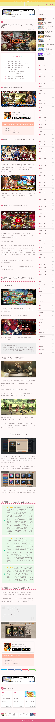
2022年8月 (46, 172)
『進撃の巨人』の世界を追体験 (17, 71)
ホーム (4, 4)
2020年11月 (46, 230)
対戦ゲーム (46, 343)
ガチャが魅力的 (13, 69)
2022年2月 (46, 192)
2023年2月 (46, 151)
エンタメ (46, 319)
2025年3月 (46, 90)
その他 (46, 312)
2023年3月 (46, 148)
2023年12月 (46, 117)
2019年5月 (46, 291)
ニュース (16, 4)
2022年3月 (46, 189)
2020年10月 (46, 233)
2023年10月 (46, 124)
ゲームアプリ (10, 5)
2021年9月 (46, 209)
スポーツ (46, 332)
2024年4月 (46, 103)
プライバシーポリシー (39, 5)
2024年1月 (46, 114)
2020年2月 (46, 261)
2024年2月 (46, 110)
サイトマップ (27, 5)
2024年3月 (46, 107)
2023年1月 (46, 155)
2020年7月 (46, 244)
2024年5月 (46, 100)
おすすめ (46, 308)
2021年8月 (46, 213)
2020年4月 (46, 254)
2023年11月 (46, 121)
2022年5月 (46, 182)
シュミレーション (46, 329)
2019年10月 (46, 274)
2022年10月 (46, 165)
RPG (2, 22)
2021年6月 (46, 220)
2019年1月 (46, 295)
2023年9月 (46, 127)
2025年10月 (46, 69)
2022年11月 (46, 162)
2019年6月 (46, 288)
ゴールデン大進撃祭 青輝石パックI (18, 73)
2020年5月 (46, 250)
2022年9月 (46, 168)
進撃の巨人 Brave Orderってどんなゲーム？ (19, 63)
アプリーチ (25, 114)
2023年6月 (46, 138)
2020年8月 (46, 240)
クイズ (46, 322)
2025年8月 (46, 73)
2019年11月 (46, 271)
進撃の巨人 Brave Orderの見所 (15, 65)
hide (22, 56)
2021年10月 (46, 206)
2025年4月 (46, 86)
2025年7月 (46, 76)
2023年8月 (46, 131)
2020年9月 (46, 237)
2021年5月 (46, 223)
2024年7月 (46, 97)
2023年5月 (46, 141)
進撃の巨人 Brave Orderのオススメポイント (19, 67)
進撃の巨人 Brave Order (14, 61)
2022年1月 (46, 196)
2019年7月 (46, 285)
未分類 (46, 346)
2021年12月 (46, 199)
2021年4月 (46, 226)
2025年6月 (46, 80)
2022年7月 (46, 175)
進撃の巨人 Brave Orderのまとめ (16, 78)
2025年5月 (46, 83)
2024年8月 (46, 93)
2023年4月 (46, 144)
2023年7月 (46, 134)
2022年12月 (46, 158)
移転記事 (46, 349)
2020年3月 (46, 257)
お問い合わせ (33, 5)
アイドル (46, 315)
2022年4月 (46, 185)
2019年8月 (46, 281)
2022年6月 (46, 179)
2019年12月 (46, 267)
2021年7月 (46, 216)
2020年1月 (46, 264)
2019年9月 (46, 278)
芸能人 (21, 4)
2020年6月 (46, 247)
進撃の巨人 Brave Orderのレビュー (16, 76)
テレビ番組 (46, 336)
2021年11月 (46, 203)
